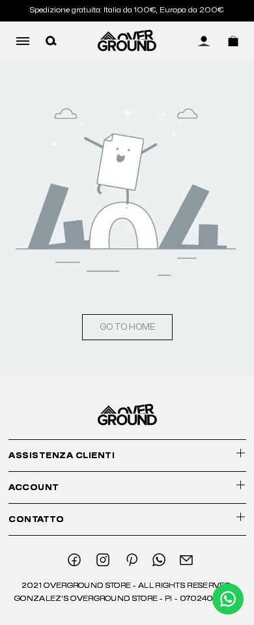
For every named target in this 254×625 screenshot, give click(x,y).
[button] (51, 40)
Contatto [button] (36, 519)
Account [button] (33, 487)
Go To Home (127, 327)
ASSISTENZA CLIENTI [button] (61, 455)
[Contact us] (228, 599)
